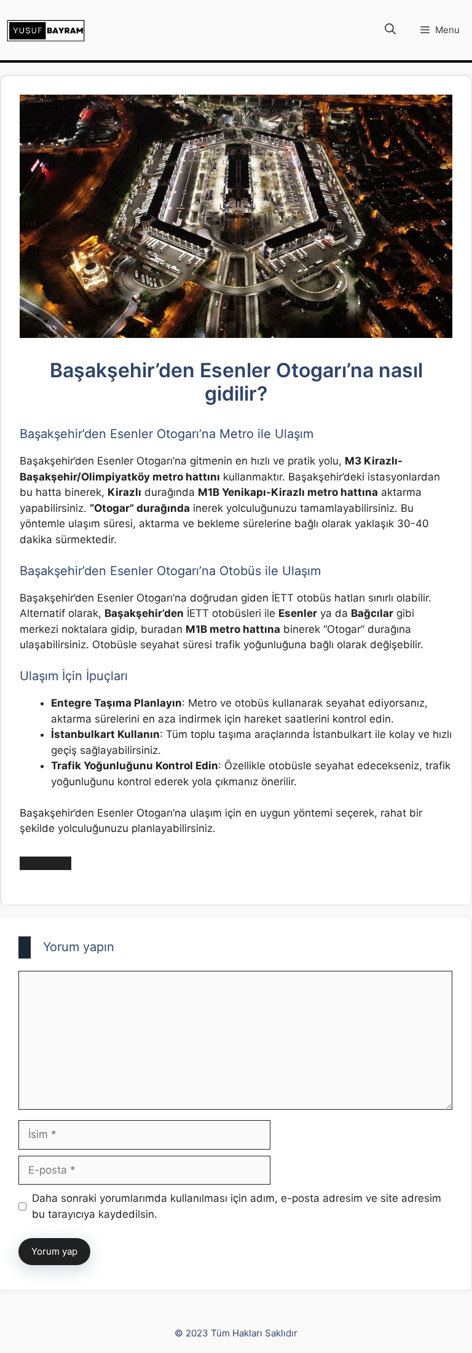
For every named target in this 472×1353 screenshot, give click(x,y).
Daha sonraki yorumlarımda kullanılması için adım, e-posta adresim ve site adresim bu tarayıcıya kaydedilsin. (236, 1206)
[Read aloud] (32, 863)
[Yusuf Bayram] (45, 30)
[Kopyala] (58, 863)
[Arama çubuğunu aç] (390, 30)
